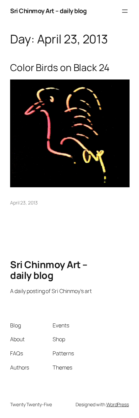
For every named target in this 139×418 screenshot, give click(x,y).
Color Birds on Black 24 (60, 67)
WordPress (117, 404)
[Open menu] (125, 11)
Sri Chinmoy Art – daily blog (48, 10)
